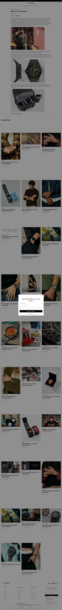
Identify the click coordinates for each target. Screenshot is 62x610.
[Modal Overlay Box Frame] (31, 305)
